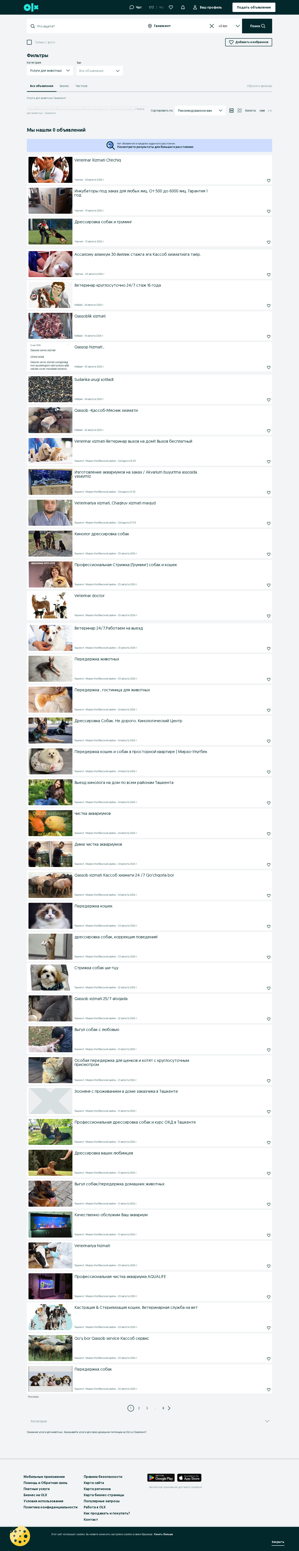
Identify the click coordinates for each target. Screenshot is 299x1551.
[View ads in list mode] (231, 110)
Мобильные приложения (44, 1477)
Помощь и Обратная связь (46, 1483)
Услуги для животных (70, 109)
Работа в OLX (95, 1507)
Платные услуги (37, 1489)
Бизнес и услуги (47, 109)
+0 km (222, 26)
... (155, 1408)
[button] (182, 7)
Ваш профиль (211, 7)
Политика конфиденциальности (50, 1507)
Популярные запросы (102, 1501)
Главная (31, 109)
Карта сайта (94, 1483)
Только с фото (45, 42)
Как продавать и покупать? (107, 1513)
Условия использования (43, 1501)
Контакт (91, 1519)
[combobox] (88, 26)
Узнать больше (163, 1534)
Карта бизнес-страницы (104, 1495)
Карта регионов (97, 1489)
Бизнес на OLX (35, 1495)
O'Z (151, 7)
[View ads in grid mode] (239, 110)
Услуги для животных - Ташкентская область (109, 109)
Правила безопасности (103, 1477)
